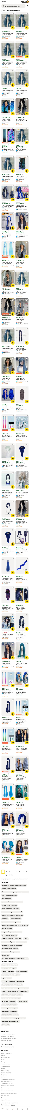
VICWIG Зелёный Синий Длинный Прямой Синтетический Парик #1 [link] (21, 805)
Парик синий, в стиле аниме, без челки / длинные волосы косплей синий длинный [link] (7, 34)
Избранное (17, 1109)
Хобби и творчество (6, 1072)
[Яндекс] (13, 1105)
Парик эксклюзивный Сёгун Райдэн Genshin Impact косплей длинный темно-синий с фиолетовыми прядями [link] (21, 550)
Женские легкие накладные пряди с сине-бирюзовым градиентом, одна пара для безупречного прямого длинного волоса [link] (22, 720)
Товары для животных (6, 1083)
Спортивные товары (6, 1081)
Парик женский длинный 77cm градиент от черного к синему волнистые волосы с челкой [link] (7, 379)
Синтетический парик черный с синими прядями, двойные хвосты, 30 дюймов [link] (7, 635)
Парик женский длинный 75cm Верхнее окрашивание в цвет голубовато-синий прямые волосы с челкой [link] (8, 291)
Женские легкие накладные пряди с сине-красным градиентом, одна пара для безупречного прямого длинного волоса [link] (8, 436)
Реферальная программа (7, 1047)
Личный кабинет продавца (8, 1034)
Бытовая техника (5, 1057)
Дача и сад (4, 1075)
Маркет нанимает (5, 1098)
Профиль (27, 1109)
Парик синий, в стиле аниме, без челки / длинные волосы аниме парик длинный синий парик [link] (8, 62)
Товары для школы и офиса (8, 1079)
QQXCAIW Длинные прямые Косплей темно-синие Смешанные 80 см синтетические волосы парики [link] (8, 720)
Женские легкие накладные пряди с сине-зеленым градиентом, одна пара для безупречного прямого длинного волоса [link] (8, 749)
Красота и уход (5, 1070)
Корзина (22, 1109)
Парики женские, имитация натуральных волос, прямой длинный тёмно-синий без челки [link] (22, 234)
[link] (14, 885)
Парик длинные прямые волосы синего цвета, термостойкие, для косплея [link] (22, 206)
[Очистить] (24, 6)
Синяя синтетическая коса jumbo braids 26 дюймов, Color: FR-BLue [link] (8, 579)
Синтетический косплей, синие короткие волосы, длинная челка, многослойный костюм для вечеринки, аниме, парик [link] (22, 832)
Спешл (7, 1109)
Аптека (3, 1068)
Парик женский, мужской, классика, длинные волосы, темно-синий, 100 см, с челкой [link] (22, 349)
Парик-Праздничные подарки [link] (7, 522)
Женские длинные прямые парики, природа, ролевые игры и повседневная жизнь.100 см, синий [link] (7, 234)
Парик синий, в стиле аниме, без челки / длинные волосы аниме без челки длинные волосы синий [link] (8, 91)
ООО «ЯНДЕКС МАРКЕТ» (11, 1103)
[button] (28, 6)
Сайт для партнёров (6, 1040)
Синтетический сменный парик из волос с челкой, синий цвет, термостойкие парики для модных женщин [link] (21, 608)
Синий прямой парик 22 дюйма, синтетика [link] (7, 832)
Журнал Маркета (5, 1100)
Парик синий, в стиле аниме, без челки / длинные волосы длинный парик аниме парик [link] (7, 177)
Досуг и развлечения (6, 1053)
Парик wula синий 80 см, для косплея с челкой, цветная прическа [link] (7, 263)
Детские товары (5, 1088)
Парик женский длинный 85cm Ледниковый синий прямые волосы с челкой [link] (21, 320)
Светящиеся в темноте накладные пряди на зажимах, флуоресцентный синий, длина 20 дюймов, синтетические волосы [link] (8, 148)
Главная (2, 1109)
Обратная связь (5, 1095)
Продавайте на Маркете (7, 1036)
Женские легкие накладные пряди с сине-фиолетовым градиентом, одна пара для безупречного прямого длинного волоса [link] (8, 691)
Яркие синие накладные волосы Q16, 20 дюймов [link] (22, 579)
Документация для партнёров (8, 1038)
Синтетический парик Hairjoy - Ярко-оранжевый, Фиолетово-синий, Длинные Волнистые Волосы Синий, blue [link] (21, 777)
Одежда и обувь (5, 1064)
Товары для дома (5, 1066)
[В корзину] (13, 28)
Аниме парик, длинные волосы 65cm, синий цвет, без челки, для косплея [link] (8, 206)
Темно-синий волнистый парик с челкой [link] (21, 635)
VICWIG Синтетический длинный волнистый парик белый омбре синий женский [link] (22, 493)
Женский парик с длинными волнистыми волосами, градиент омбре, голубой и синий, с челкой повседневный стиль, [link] (22, 522)
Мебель (3, 1055)
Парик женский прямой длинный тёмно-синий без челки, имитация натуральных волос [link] (7, 664)
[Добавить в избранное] (13, 14)
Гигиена (3, 1059)
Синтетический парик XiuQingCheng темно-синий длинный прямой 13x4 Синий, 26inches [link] (22, 749)
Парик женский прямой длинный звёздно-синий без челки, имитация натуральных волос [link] (21, 379)
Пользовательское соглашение (9, 1093)
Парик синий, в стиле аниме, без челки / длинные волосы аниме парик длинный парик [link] (22, 91)
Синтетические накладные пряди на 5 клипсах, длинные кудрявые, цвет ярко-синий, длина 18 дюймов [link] (21, 177)
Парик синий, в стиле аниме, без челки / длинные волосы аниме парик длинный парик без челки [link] (22, 34)
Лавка (12, 1109)
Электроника (4, 1062)
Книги (2, 1077)
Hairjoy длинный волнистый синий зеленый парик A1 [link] (20, 691)
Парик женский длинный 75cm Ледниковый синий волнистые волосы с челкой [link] (21, 263)
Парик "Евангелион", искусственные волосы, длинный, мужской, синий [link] (22, 436)
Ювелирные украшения (7, 1090)
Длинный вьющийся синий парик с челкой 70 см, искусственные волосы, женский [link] (7, 407)
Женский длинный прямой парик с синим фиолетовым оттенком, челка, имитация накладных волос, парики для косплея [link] (8, 608)
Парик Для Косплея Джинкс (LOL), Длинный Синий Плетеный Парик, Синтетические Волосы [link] (8, 860)
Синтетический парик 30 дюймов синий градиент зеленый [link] (21, 664)
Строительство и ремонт (7, 1085)
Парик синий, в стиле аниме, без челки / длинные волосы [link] (21, 62)
